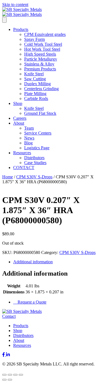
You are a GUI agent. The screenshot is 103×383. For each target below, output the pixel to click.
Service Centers (37, 133)
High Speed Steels (40, 54)
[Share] (15, 375)
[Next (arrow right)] (10, 380)
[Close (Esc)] (21, 375)
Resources (22, 152)
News (29, 138)
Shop (17, 103)
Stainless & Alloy (39, 64)
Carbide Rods (36, 98)
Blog (28, 143)
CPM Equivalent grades (45, 34)
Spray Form (34, 39)
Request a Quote (31, 302)
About (18, 123)
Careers (19, 118)
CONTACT (23, 167)
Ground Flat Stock (40, 113)
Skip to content (15, 4)
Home (7, 177)
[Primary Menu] (4, 20)
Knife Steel (34, 74)
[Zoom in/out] (4, 375)
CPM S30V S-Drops (34, 177)
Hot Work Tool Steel (42, 49)
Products (20, 29)
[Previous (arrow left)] (4, 380)
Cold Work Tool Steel (43, 44)
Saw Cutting (35, 78)
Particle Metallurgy (40, 59)
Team (29, 128)
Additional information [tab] (33, 261)
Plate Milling (35, 93)
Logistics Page (36, 147)
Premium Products (40, 69)
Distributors (34, 157)
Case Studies (35, 162)
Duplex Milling (37, 83)
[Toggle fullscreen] (10, 375)
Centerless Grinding (41, 88)
